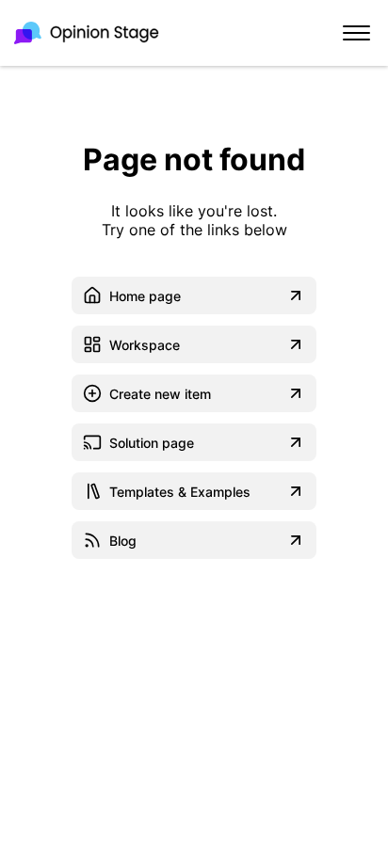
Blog (123, 541)
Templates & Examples (180, 492)
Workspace (144, 345)
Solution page (151, 443)
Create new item (160, 394)
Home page (145, 296)
